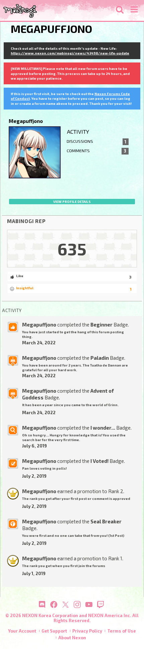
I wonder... (102, 428)
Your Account (22, 631)
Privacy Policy (87, 631)
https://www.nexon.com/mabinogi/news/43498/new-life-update (70, 53)
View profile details (72, 202)
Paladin (99, 358)
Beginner (101, 324)
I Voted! (99, 461)
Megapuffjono (39, 324)
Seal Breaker (106, 521)
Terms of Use (121, 631)
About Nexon (72, 637)
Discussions (97, 141)
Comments (97, 151)
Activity (78, 131)
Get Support (54, 631)
